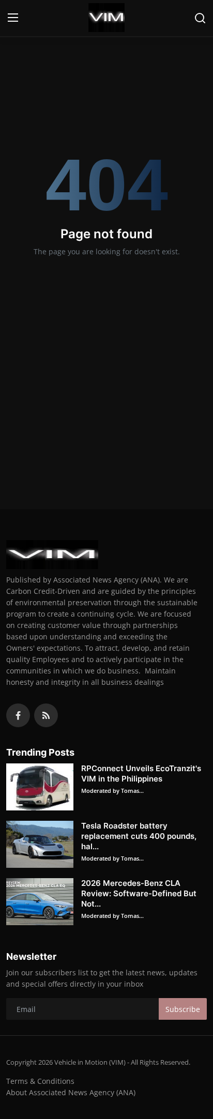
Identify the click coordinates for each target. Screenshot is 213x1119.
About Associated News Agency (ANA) (70, 1092)
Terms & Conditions (40, 1081)
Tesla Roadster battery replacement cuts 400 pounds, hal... (138, 836)
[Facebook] (18, 715)
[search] (200, 18)
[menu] (13, 18)
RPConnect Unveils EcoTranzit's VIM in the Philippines (141, 773)
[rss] (46, 715)
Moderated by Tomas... (112, 790)
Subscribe (182, 1009)
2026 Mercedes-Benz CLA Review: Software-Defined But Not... (138, 893)
